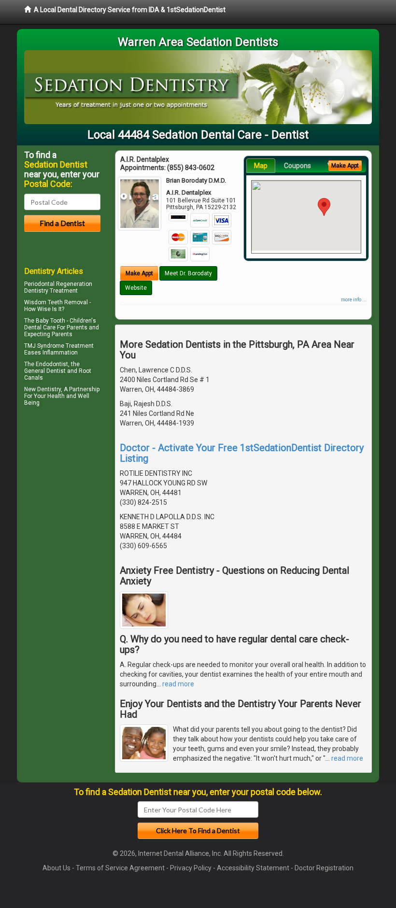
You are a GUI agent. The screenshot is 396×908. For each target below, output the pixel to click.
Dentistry (49, 389)
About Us (56, 868)
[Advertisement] (73, 493)
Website (136, 287)
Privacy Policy (191, 868)
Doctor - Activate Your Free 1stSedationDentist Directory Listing (242, 453)
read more (178, 684)
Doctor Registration (324, 868)
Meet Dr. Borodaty (188, 273)
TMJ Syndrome (44, 345)
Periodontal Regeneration (58, 284)
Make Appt (139, 273)
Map (261, 166)
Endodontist (52, 364)
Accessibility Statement (253, 868)
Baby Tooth (50, 320)
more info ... (354, 299)
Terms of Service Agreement (120, 868)
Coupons (297, 166)
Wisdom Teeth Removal (56, 302)
